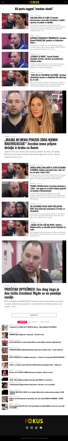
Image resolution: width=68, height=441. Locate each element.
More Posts (34, 315)
